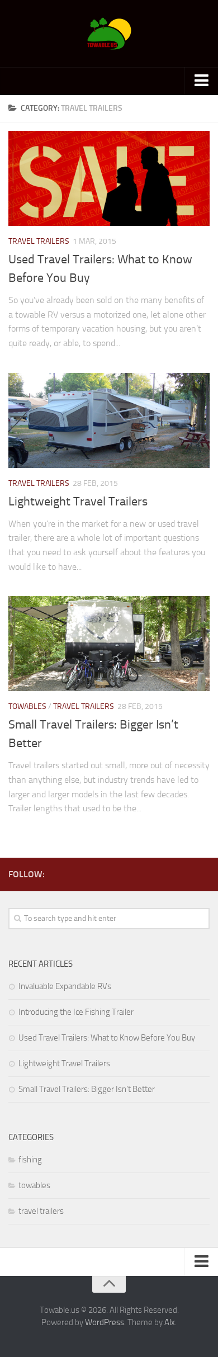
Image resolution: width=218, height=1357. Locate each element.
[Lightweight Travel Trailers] (109, 420)
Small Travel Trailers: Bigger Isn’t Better (86, 1089)
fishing (30, 1160)
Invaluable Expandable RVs (64, 986)
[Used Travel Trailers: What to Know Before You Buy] (109, 178)
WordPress (104, 1322)
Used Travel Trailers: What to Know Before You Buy (106, 1038)
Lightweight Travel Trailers (78, 501)
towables (27, 706)
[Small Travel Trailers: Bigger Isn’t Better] (109, 643)
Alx (169, 1322)
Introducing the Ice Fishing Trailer (76, 1012)
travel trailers (38, 241)
